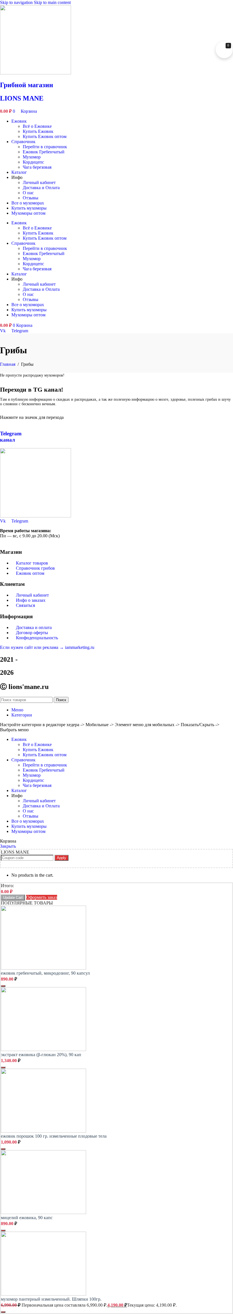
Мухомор (32, 156)
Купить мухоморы (29, 208)
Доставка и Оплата (41, 187)
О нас (28, 192)
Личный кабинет (39, 182)
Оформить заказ (41, 897)
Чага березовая (37, 167)
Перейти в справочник (45, 146)
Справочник (23, 141)
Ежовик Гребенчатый (44, 151)
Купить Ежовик (38, 131)
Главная (8, 364)
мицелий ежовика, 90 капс (27, 1217)
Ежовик (19, 121)
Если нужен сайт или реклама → (32, 647)
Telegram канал (11, 437)
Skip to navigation (17, 2)
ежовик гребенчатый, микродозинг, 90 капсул (45, 973)
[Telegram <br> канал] (1, 422)
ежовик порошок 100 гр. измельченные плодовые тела (54, 1136)
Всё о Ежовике (37, 126)
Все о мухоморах (27, 202)
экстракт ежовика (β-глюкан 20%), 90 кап (41, 1054)
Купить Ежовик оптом (44, 136)
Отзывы (30, 197)
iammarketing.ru (79, 647)
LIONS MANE (21, 98)
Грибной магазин (26, 85)
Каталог (19, 172)
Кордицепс (33, 162)
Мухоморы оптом (28, 213)
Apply (61, 858)
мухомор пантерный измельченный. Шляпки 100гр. (51, 1299)
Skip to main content (52, 2)
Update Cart (13, 897)
